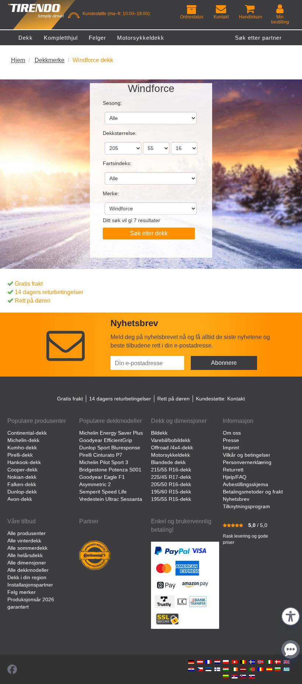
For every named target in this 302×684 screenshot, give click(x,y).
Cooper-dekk (22, 470)
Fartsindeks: (117, 163)
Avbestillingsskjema (245, 484)
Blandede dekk (168, 462)
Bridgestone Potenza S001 (110, 470)
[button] (290, 615)
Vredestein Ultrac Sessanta (110, 499)
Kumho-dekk (22, 447)
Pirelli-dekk (20, 455)
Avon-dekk (19, 499)
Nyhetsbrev (236, 499)
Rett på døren (32, 301)
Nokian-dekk (21, 477)
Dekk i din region (26, 577)
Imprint (231, 447)
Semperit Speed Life (103, 492)
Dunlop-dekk (22, 492)
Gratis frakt (29, 284)
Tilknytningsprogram (246, 506)
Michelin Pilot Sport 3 (103, 462)
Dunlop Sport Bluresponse (109, 447)
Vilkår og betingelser (246, 455)
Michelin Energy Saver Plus (111, 433)
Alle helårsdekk (25, 555)
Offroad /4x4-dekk (172, 447)
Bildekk (159, 433)
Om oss (232, 433)
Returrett (233, 470)
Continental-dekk (27, 433)
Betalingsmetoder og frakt (253, 492)
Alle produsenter (26, 533)
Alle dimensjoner (26, 563)
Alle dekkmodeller (28, 570)
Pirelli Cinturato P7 (100, 455)
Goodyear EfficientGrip (105, 440)
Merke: (111, 193)
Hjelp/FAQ (234, 477)
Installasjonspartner (30, 585)
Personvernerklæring (247, 462)
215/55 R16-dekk (171, 470)
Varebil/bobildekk (170, 440)
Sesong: (112, 103)
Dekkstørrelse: (120, 133)
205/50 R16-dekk (171, 484)
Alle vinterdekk (24, 541)
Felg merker (21, 592)
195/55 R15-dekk (171, 499)
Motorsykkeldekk (170, 455)
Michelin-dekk (23, 440)
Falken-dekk (21, 484)
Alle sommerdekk (27, 548)
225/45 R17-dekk (171, 477)
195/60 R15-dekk (171, 492)
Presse (231, 440)
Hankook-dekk (24, 462)
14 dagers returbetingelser (49, 292)
